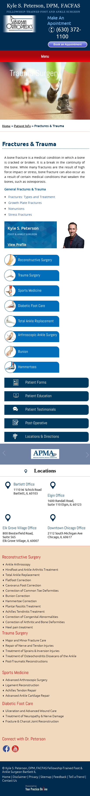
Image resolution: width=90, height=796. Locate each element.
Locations (45, 471)
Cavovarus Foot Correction (23, 585)
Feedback (60, 777)
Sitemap (45, 777)
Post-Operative (36, 422)
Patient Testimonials (40, 409)
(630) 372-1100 (68, 33)
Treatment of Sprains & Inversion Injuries (32, 651)
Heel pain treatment (19, 627)
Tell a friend (77, 777)
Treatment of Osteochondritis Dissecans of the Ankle (40, 656)
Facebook (6, 748)
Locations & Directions (42, 436)
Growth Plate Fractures (25, 203)
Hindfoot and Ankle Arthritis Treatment (31, 570)
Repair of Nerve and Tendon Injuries (29, 646)
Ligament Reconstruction (22, 685)
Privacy (33, 777)
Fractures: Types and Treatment (31, 197)
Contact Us (9, 780)
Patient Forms (35, 382)
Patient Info (22, 126)
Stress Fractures (20, 214)
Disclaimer (20, 777)
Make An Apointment (59, 20)
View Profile (17, 244)
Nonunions (16, 209)
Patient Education (38, 395)
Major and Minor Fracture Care (25, 640)
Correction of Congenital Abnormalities (31, 617)
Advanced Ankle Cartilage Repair (27, 696)
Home (6, 126)
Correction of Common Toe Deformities (32, 591)
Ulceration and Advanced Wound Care (31, 711)
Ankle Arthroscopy (17, 564)
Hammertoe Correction (21, 601)
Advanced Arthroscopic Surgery (26, 680)
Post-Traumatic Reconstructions (26, 661)
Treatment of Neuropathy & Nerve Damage (34, 716)
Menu (45, 56)
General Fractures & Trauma (25, 189)
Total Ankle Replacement (22, 575)
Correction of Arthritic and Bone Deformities (35, 622)
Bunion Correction (17, 596)
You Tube (15, 748)
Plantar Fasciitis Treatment (23, 606)
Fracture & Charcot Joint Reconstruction (32, 721)
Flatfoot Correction (18, 580)
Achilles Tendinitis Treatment (25, 611)
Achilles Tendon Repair (20, 690)
